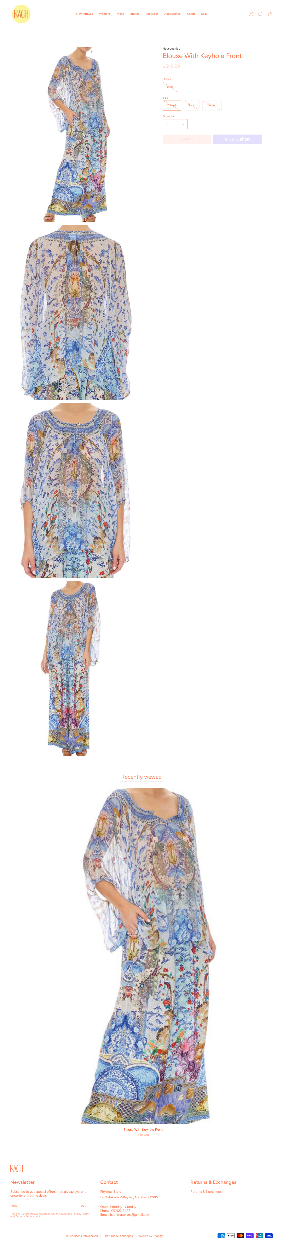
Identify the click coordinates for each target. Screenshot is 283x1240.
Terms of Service (24, 1216)
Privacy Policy (80, 1213)
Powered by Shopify (150, 1236)
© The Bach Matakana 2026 (83, 1236)
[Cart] (270, 14)
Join (84, 1206)
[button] (84, 14)
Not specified (171, 48)
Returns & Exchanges (205, 1192)
